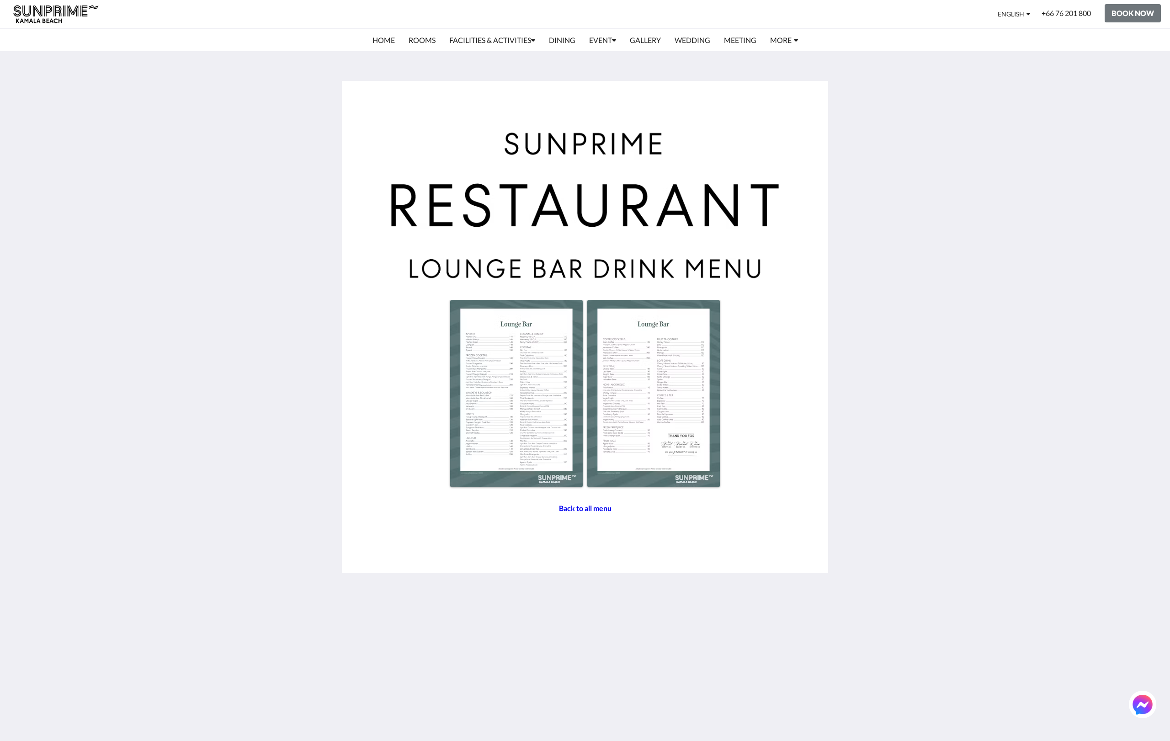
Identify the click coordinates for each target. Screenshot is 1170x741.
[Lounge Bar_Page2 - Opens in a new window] (653, 393)
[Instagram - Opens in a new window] (759, 618)
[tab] (545, 597)
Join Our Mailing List (542, 612)
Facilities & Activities (622, 628)
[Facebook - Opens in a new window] (709, 618)
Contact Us (607, 690)
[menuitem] (383, 40)
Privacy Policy (532, 628)
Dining (600, 636)
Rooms (601, 620)
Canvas (807, 714)
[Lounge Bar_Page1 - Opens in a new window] (516, 393)
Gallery (601, 644)
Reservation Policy (539, 620)
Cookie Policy (531, 636)
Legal (518, 651)
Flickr (598, 682)
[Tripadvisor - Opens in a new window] (785, 618)
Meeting (603, 659)
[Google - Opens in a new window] (734, 618)
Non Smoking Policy (541, 644)
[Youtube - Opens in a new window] (810, 618)
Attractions (608, 667)
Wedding (604, 651)
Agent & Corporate (619, 675)
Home (599, 612)
